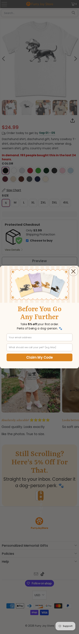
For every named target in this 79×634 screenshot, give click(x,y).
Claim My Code (39, 357)
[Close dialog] (73, 271)
